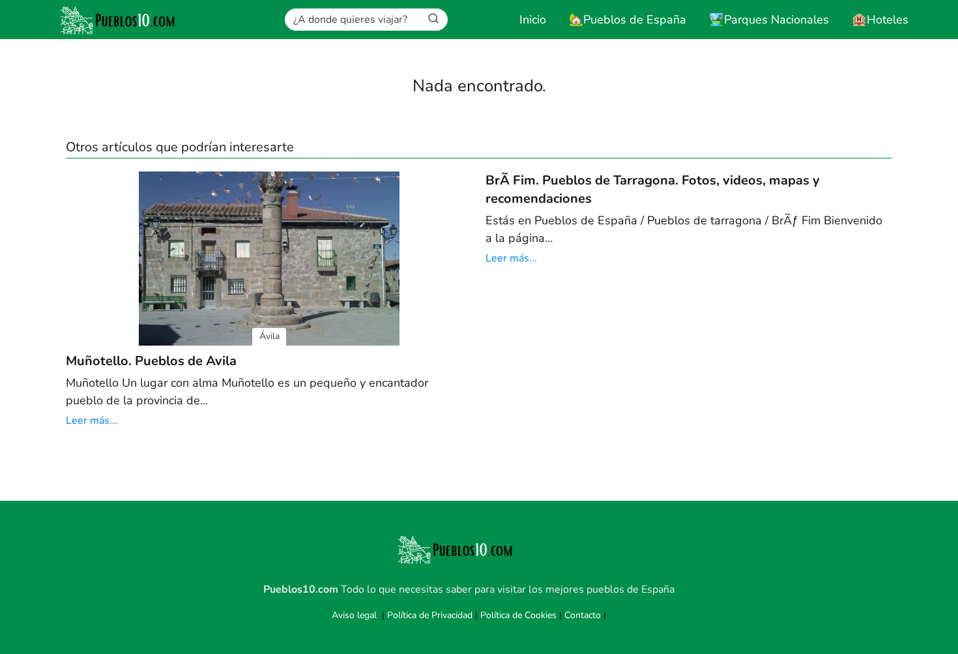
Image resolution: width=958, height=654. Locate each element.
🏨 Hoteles (880, 19)
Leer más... (91, 420)
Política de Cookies (518, 615)
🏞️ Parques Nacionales (769, 19)
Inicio (532, 19)
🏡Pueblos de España (627, 19)
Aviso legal (354, 615)
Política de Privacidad (429, 615)
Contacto (582, 615)
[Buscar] (433, 18)
